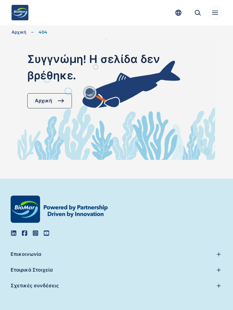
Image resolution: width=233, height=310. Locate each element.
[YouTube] (46, 233)
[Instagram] (35, 233)
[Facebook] (25, 233)
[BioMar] (20, 12)
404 (43, 32)
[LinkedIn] (14, 233)
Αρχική (19, 32)
